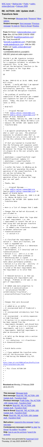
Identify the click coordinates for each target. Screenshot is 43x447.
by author (22, 430)
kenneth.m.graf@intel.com (14, 42)
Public (26, 4)
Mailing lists (17, 4)
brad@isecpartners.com (23, 37)
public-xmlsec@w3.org (22, 47)
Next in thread (26, 26)
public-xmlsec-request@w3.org (22, 113)
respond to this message (23, 422)
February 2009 (22, 6)
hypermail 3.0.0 (32, 439)
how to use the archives (17, 432)
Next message (25, 23)
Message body (22, 18)
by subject (14, 430)
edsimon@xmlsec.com (26, 32)
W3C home (6, 4)
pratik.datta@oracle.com (13, 44)
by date (34, 427)
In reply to (16, 26)
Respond (32, 18)
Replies (36, 26)
